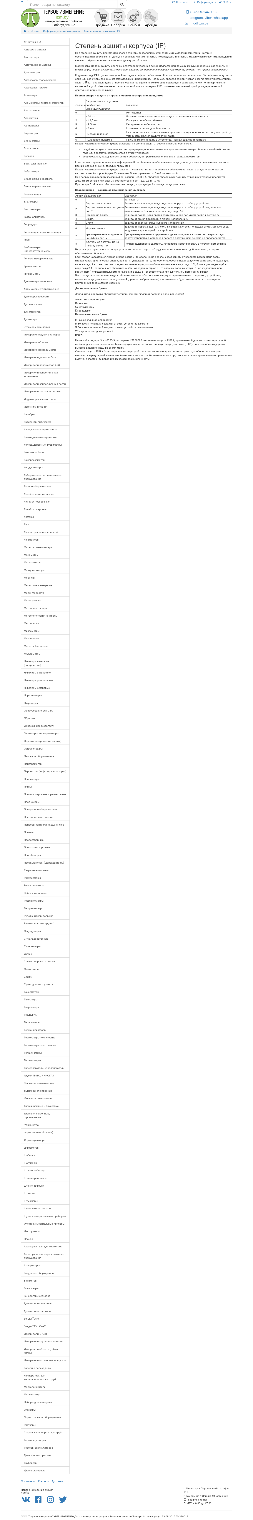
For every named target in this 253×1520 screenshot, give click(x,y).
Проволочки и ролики (37, 847)
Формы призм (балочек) (38, 1132)
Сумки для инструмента (38, 984)
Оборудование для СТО (38, 710)
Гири (27, 239)
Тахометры (30, 999)
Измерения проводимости (40, 349)
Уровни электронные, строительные (37, 1115)
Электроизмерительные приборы (44, 1223)
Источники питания (35, 406)
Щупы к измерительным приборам (45, 1216)
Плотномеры (31, 801)
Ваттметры (30, 1280)
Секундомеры (32, 931)
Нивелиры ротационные (38, 680)
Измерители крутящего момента (44, 1341)
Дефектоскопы (33, 304)
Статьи (35, 31)
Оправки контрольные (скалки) (42, 741)
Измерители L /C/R (35, 1333)
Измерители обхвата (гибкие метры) (41, 1350)
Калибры (29, 414)
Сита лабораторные (36, 938)
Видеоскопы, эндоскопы (38, 178)
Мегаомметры (32, 562)
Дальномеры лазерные (38, 281)
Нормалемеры (33, 695)
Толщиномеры (33, 1052)
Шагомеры (30, 1163)
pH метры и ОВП (34, 42)
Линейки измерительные (39, 494)
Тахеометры (31, 992)
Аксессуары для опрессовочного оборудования (44, 1255)
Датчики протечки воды (38, 1303)
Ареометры (31, 118)
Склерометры (32, 946)
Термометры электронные (40, 1045)
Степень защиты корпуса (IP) (102, 31)
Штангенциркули (34, 1185)
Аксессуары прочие (36, 87)
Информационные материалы (61, 31)
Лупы (27, 524)
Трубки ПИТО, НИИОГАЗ (39, 1075)
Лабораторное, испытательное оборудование (42, 476)
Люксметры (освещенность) (41, 532)
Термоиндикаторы (35, 1030)
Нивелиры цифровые (37, 687)
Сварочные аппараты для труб (42, 1432)
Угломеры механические (39, 1083)
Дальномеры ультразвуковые (41, 289)
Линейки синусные (35, 509)
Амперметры (32, 1265)
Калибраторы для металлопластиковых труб (40, 1377)
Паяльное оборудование (39, 756)
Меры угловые (32, 600)
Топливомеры (32, 1060)
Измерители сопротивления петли (45, 384)
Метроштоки (31, 623)
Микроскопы (31, 638)
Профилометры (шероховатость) (44, 862)
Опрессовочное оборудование (42, 1417)
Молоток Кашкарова (36, 646)
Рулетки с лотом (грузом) (39, 923)
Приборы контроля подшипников (44, 824)
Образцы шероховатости (39, 725)
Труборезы (30, 1463)
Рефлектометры (34, 900)
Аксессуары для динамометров (43, 1246)
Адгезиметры (32, 72)
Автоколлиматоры (35, 49)
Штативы (29, 1193)
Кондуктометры (33, 467)
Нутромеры (31, 703)
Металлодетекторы (35, 608)
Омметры (30, 1409)
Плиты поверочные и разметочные (45, 794)
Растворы (30, 1425)
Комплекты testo (34, 452)
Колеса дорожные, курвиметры (43, 444)
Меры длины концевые (38, 585)
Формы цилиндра (34, 1140)
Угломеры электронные (38, 1090)
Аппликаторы (32, 110)
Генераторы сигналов (37, 1295)
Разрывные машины (36, 870)
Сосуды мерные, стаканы (39, 961)
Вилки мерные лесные (37, 186)
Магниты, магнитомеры (38, 547)
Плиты (28, 786)
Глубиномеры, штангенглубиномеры (37, 249)
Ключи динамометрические (40, 437)
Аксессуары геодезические (40, 80)
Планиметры (31, 779)
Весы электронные (35, 163)
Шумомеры (31, 1201)
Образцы (29, 718)
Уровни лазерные (34, 1470)
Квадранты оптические (37, 422)
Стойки (28, 976)
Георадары (30, 224)
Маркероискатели (35, 1387)
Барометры (31, 133)
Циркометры (31, 1147)
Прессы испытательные (38, 817)
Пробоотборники (34, 839)
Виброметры (31, 171)
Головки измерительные (38, 258)
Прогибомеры (32, 855)
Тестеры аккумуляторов (38, 1447)
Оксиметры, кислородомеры (41, 733)
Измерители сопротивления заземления (41, 374)
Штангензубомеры (35, 1170)
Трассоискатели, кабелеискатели (44, 1068)
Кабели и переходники (37, 1368)
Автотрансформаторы (37, 64)
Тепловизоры (32, 1022)
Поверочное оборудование (40, 809)
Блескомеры (31, 148)
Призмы (29, 832)
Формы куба (31, 1125)
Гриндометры (32, 273)
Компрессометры (34, 460)
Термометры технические (39, 1037)
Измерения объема (36, 342)
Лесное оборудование (37, 486)
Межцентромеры (34, 570)
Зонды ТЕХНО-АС (35, 1326)
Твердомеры (31, 1007)
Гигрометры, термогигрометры (42, 232)
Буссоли (29, 156)
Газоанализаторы (34, 216)
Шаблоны (29, 1155)
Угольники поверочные (38, 1098)
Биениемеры (32, 140)
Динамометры (32, 311)
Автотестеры (31, 57)
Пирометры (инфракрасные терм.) (45, 771)
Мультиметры (32, 653)
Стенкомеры (31, 969)
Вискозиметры (32, 194)
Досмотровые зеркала (37, 1311)
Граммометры (32, 266)
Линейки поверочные (37, 501)
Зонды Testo (31, 1318)
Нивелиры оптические (37, 672)
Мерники (29, 577)
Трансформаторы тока (37, 1455)
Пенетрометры (33, 763)
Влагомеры (31, 201)
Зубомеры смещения (37, 327)
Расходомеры (32, 878)
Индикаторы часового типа (40, 399)
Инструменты (32, 1231)
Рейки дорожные (34, 885)
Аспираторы (31, 125)
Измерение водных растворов (42, 334)
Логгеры (29, 516)
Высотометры (32, 209)
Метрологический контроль (40, 615)
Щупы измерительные (37, 1208)
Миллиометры (32, 1394)
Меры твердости (34, 593)
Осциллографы (33, 748)
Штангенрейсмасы (35, 1178)
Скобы (28, 954)
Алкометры (30, 95)
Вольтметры (31, 1288)
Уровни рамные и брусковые (41, 1106)
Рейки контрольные (35, 893)
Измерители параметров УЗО (42, 365)
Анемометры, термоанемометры (44, 102)
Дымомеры (30, 319)
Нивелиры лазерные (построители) (36, 663)
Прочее (28, 1239)
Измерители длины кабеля (40, 357)
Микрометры (31, 631)
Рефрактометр (33, 908)
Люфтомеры (31, 539)
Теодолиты (30, 1014)
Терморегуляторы (35, 1440)
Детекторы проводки (36, 296)
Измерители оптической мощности (45, 1360)
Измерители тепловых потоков (42, 391)
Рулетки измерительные (38, 916)
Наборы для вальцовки (38, 1402)
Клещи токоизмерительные (40, 429)
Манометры (31, 554)
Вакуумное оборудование (39, 1273)
